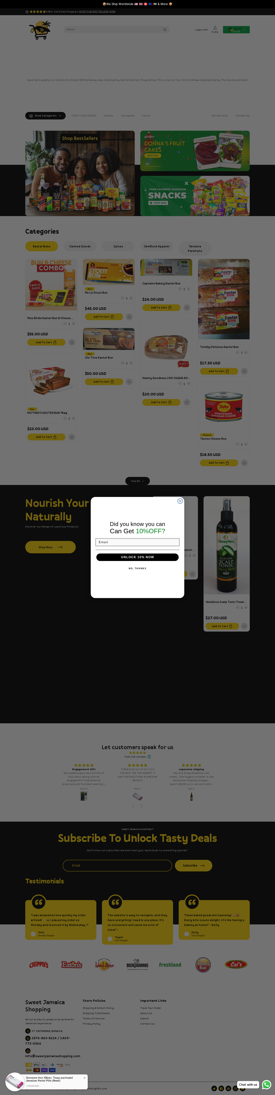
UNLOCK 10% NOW (137, 557)
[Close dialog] (180, 501)
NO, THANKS (137, 568)
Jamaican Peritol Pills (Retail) (43, 1080)
